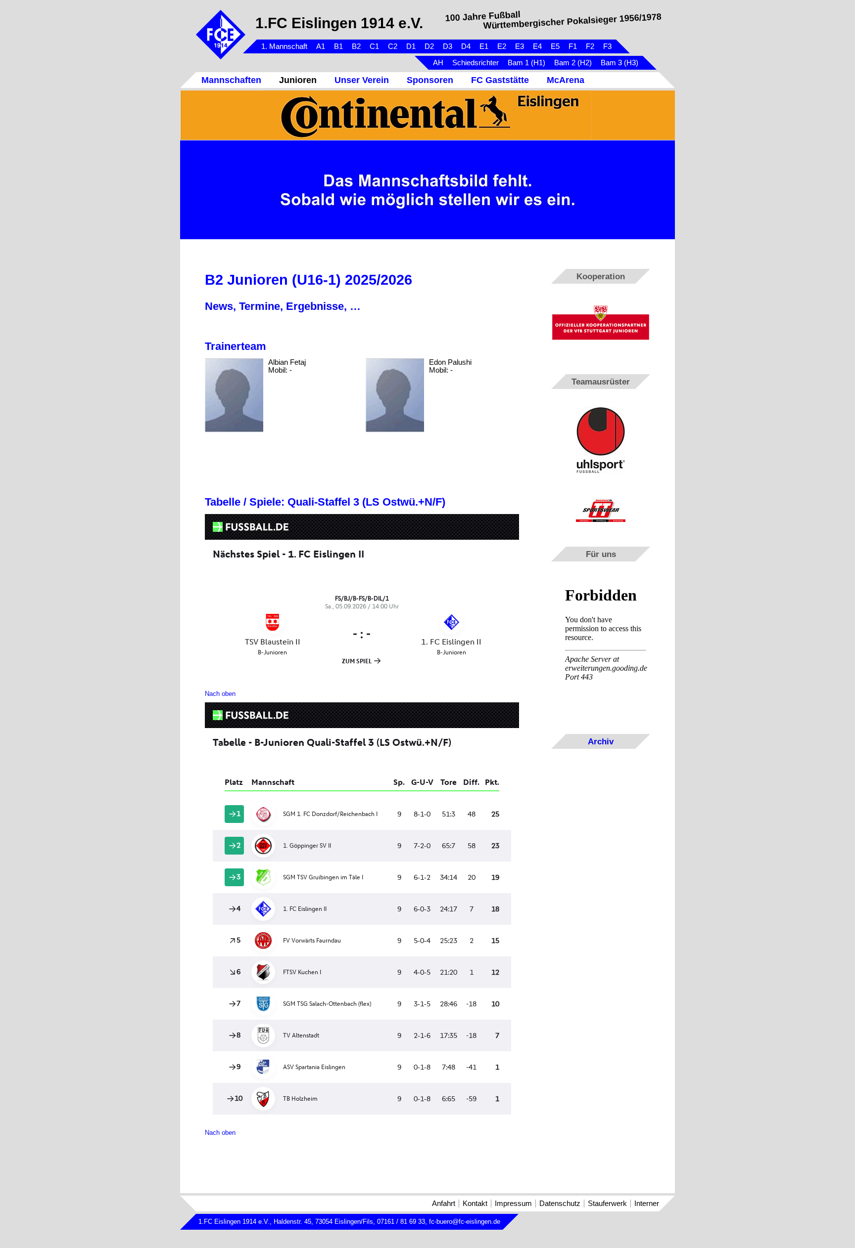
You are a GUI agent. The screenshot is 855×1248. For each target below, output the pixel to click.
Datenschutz (559, 1203)
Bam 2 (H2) (573, 63)
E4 (537, 46)
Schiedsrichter (475, 63)
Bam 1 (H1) (526, 63)
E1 (483, 46)
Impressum (513, 1203)
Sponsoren (430, 80)
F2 (590, 46)
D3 (447, 46)
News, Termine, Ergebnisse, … (283, 306)
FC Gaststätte (500, 80)
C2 (392, 46)
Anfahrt (443, 1203)
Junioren (298, 80)
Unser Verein (361, 80)
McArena (565, 80)
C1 (374, 46)
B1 (338, 46)
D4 (466, 46)
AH (438, 63)
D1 (411, 46)
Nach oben (220, 693)
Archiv (601, 741)
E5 (555, 46)
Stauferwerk (607, 1203)
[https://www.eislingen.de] (427, 115)
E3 (519, 46)
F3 (607, 46)
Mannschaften (231, 80)
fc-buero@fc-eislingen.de (464, 1221)
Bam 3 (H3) (619, 63)
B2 (356, 46)
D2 (429, 46)
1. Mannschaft (284, 46)
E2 (501, 46)
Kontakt (475, 1203)
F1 (573, 46)
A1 (320, 46)
